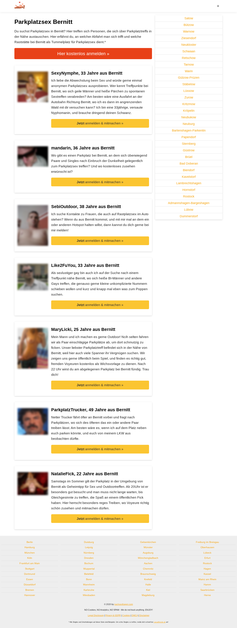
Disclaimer (144, 615)
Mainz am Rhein (207, 579)
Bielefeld (89, 574)
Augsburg (148, 552)
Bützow (189, 25)
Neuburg (189, 124)
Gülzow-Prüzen (188, 77)
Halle (148, 584)
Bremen (29, 590)
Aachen (148, 563)
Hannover (29, 595)
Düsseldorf (30, 584)
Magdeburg (148, 595)
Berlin (30, 542)
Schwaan (188, 51)
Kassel (207, 574)
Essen (29, 579)
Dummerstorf (189, 216)
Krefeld (148, 579)
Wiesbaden (89, 595)
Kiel (148, 590)
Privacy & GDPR (113, 615)
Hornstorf (188, 190)
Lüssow (188, 91)
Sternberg (189, 143)
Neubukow (188, 117)
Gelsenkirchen (148, 542)
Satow (188, 18)
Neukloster (188, 44)
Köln (29, 558)
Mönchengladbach (148, 558)
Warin (189, 71)
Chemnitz (148, 568)
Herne (207, 595)
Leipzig (89, 547)
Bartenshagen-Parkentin (189, 130)
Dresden (89, 558)
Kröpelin (188, 110)
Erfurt (207, 558)
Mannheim (89, 584)
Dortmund (29, 574)
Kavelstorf (189, 176)
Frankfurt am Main (29, 563)
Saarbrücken (207, 590)
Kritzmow (188, 104)
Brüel (188, 157)
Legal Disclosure (96, 615)
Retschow (189, 58)
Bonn (89, 579)
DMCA (135, 615)
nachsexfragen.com (123, 604)
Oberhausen (207, 547)
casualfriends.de (160, 622)
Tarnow (189, 64)
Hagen (207, 568)
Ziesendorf (188, 38)
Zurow (188, 97)
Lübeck (207, 552)
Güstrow (188, 150)
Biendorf (188, 170)
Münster (148, 547)
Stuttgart (29, 568)
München (29, 552)
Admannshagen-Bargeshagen (188, 203)
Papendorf (188, 137)
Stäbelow (188, 84)
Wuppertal (89, 568)
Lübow (188, 209)
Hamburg (29, 547)
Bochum (88, 563)
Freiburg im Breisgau (207, 542)
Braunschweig (148, 574)
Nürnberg (89, 552)
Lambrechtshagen (188, 183)
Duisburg (89, 542)
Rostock (188, 196)
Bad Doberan (189, 163)
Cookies (126, 615)
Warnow (188, 31)
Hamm (207, 584)
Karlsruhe (89, 590)
